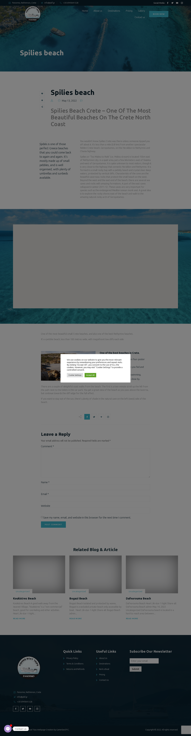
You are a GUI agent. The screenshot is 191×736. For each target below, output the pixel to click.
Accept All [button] (90, 375)
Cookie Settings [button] (75, 375)
